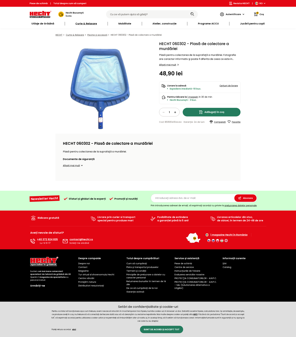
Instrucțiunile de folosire (187, 270)
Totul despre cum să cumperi (69, 3)
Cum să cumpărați (136, 263)
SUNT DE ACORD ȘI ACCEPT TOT (161, 329)
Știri (224, 263)
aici (74, 329)
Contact (82, 267)
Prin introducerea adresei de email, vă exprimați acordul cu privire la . (204, 205)
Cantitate (169, 112)
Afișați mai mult (167, 64)
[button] (73, 165)
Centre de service (184, 267)
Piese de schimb (39, 3)
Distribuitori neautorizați (91, 285)
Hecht (59, 34)
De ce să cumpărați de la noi (142, 288)
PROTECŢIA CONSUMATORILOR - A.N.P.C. (196, 278)
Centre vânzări (86, 278)
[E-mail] (65, 241)
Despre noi (84, 263)
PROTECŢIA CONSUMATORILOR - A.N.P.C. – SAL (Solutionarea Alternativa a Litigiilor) (196, 285)
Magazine (83, 270)
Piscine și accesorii (97, 34)
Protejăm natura (87, 281)
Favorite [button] (236, 122)
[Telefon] (32, 241)
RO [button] (261, 3)
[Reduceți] (163, 112)
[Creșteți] (175, 112)
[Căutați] (192, 14)
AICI (195, 314)
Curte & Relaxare (75, 34)
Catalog (227, 267)
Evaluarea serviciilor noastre (189, 274)
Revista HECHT (241, 3)
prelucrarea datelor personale (241, 205)
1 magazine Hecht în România (228, 235)
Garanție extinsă (135, 291)
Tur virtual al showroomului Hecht (96, 274)
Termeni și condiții (136, 270)
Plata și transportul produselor (142, 267)
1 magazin (192, 96)
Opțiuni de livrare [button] (229, 85)
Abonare (248, 198)
